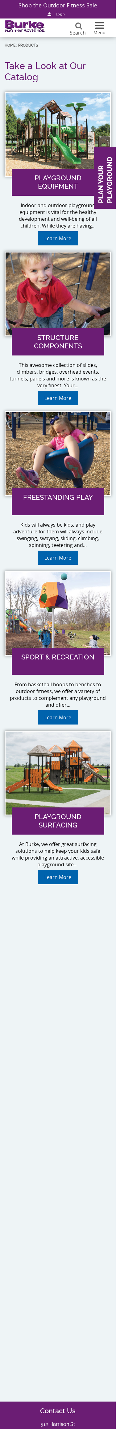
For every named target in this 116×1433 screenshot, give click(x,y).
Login (60, 14)
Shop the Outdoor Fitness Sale (58, 5)
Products (28, 45)
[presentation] (58, 207)
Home (10, 45)
